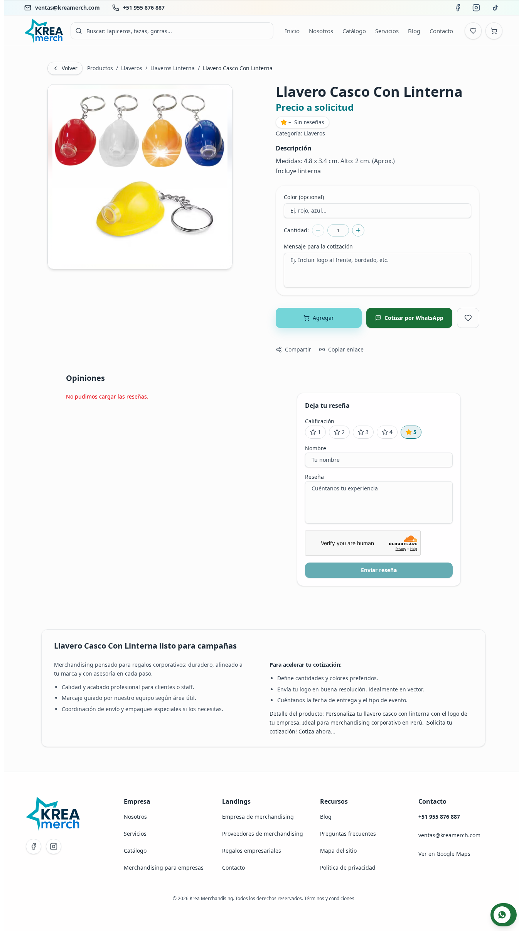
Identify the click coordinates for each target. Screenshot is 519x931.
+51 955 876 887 (144, 7)
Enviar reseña (379, 570)
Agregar (323, 317)
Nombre (315, 448)
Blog (326, 816)
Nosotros (135, 816)
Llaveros (131, 68)
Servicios (135, 833)
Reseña (314, 476)
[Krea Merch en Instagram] (476, 7)
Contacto (233, 867)
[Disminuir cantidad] (318, 230)
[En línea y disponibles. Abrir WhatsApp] (503, 914)
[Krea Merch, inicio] (43, 31)
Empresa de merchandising (258, 816)
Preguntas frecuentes (348, 833)
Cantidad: (296, 230)
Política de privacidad (348, 867)
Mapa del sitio (338, 850)
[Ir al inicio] (53, 814)
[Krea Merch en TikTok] (494, 7)
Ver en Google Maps (444, 853)
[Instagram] (53, 846)
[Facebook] (33, 846)
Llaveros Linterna (172, 68)
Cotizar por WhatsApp (413, 317)
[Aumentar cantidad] (358, 230)
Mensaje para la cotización (318, 246)
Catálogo (135, 850)
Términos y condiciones (329, 898)
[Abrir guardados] (473, 30)
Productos (100, 68)
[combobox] (172, 30)
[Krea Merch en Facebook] (457, 7)
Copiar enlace (346, 349)
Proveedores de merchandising (262, 833)
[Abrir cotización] (493, 30)
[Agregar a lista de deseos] (468, 318)
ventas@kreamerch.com (67, 7)
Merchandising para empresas (164, 867)
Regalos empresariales (251, 850)
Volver (70, 68)
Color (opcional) (304, 197)
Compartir (298, 349)
